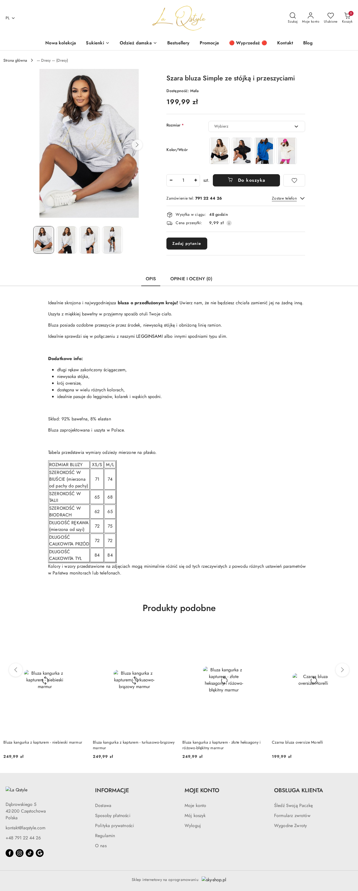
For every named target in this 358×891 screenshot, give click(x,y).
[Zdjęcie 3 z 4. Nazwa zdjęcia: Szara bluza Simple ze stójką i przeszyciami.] (89, 240)
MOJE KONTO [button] (202, 790)
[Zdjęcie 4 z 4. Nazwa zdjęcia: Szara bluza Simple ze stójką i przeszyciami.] (112, 240)
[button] (137, 145)
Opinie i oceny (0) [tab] (191, 279)
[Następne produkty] (342, 670)
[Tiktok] (30, 853)
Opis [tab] (151, 279)
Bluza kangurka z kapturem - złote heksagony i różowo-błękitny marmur (221, 745)
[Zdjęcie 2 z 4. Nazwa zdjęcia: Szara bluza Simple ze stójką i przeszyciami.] (66, 240)
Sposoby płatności (112, 815)
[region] (253, 150)
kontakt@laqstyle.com (25, 828)
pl (8, 18)
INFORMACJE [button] (112, 790)
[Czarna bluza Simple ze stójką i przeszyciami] (242, 151)
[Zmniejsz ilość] (171, 180)
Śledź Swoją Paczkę (293, 805)
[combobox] (256, 126)
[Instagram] (19, 853)
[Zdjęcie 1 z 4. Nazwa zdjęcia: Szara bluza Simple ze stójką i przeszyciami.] (43, 240)
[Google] (40, 853)
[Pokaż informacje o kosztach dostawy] (229, 223)
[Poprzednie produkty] (16, 670)
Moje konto (195, 805)
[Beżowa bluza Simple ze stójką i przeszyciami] (219, 151)
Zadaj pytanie (186, 243)
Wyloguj (193, 825)
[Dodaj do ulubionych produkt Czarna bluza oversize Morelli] (348, 631)
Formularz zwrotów (292, 815)
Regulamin (105, 835)
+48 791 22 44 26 (23, 838)
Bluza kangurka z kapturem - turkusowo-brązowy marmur (134, 745)
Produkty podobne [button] (179, 608)
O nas (101, 845)
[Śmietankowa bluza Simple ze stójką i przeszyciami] (286, 151)
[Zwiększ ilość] (195, 180)
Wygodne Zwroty (290, 825)
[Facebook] (9, 853)
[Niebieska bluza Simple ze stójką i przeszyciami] (264, 151)
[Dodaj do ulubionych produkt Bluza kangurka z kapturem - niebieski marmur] (80, 631)
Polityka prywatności (114, 825)
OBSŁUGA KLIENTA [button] (298, 790)
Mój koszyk (195, 815)
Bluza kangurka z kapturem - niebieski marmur (42, 742)
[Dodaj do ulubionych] (294, 180)
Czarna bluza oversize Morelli (297, 742)
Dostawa (103, 805)
